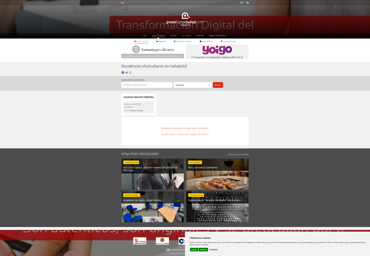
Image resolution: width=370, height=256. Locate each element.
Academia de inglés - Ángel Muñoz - (143, 200)
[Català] (121, 3)
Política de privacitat (184, 253)
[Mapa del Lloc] (247, 3)
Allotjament (162, 41)
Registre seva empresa (218, 35)
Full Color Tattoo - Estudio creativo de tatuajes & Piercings (150, 169)
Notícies (173, 35)
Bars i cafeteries (207, 41)
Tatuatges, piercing (131, 162)
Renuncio (203, 249)
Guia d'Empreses (158, 35)
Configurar (213, 249)
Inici (144, 35)
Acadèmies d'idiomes (132, 195)
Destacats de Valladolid (238, 154)
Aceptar (194, 249)
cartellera (200, 35)
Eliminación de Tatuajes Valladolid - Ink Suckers (214, 200)
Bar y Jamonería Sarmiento (203, 167)
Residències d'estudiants (136, 110)
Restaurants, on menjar (183, 41)
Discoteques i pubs (229, 41)
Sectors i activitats (142, 41)
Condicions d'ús (173, 253)
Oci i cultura (186, 35)
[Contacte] (241, 3)
